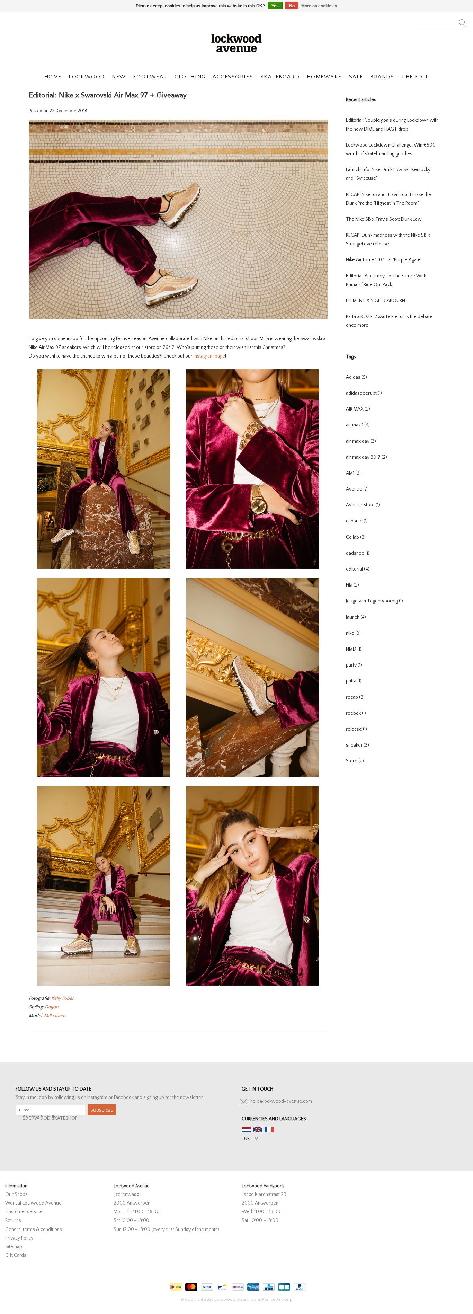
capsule (357, 521)
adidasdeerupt (364, 393)
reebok (356, 713)
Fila (352, 585)
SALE (356, 77)
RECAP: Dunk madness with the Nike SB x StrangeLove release (388, 239)
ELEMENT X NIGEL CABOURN (375, 300)
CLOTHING (190, 77)
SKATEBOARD (280, 77)
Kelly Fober (62, 998)
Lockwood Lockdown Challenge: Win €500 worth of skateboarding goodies (391, 149)
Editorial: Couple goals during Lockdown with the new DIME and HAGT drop (392, 124)
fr (269, 1129)
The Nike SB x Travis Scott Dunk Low (384, 219)
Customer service (24, 1212)
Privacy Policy (19, 1238)
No (292, 5)
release (356, 729)
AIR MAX (358, 409)
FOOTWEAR (150, 77)
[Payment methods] (174, 1286)
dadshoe (357, 553)
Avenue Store (363, 505)
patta (354, 681)
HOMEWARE (324, 77)
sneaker (357, 745)
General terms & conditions (33, 1229)
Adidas (356, 377)
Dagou (52, 1007)
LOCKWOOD (87, 77)
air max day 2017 (366, 457)
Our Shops (16, 1194)
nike (353, 633)
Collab (356, 537)
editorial (357, 569)
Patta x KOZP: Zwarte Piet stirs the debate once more (389, 321)
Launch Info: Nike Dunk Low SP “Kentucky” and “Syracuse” (389, 174)
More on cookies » (319, 5)
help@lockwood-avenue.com (281, 1101)
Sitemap (13, 1247)
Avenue (357, 489)
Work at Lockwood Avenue (33, 1203)
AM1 (353, 473)
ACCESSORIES (233, 77)
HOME (53, 77)
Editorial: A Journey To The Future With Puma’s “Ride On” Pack (386, 280)
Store (355, 761)
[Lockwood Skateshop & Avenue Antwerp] (236, 42)
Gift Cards (15, 1255)
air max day (361, 441)
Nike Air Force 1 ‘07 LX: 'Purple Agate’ (384, 260)
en (257, 1129)
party (354, 665)
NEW (119, 77)
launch (356, 617)
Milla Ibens (55, 1015)
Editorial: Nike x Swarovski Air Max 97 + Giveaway (108, 95)
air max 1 (358, 425)
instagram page (209, 356)
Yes (275, 5)
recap (355, 697)
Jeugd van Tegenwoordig (374, 601)
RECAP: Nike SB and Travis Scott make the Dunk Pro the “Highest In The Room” (388, 199)
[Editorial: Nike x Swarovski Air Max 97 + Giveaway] (178, 222)
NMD (354, 649)
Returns (13, 1220)
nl (246, 1129)
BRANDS (382, 77)
